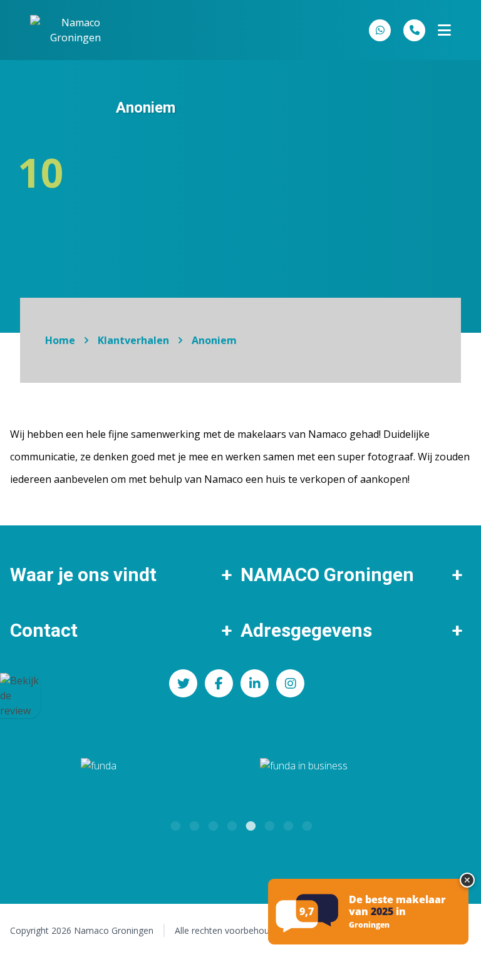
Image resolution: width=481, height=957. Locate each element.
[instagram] (290, 683)
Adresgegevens (306, 630)
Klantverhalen (133, 340)
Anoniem (214, 340)
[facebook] (219, 683)
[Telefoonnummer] (414, 30)
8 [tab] (306, 824)
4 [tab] (231, 824)
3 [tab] (212, 824)
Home (60, 340)
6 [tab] (268, 824)
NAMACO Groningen (327, 574)
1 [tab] (174, 824)
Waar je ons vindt (83, 574)
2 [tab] (193, 824)
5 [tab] (250, 824)
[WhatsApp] (380, 30)
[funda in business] (364, 773)
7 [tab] (287, 824)
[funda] (125, 773)
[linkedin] (254, 683)
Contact (44, 630)
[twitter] (183, 683)
